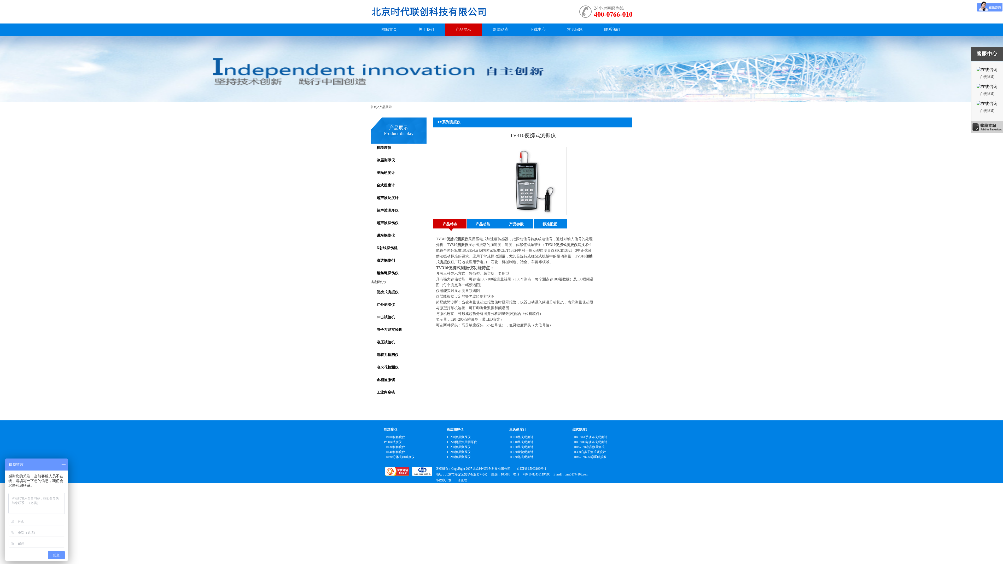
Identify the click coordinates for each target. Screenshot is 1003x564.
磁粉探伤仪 (386, 235)
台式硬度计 (386, 185)
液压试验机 (386, 342)
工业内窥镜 (386, 392)
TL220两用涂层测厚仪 (462, 442)
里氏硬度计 (386, 173)
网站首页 (389, 29)
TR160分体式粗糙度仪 (399, 457)
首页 (374, 107)
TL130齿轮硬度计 (521, 452)
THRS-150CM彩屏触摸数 (589, 457)
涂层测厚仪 (386, 160)
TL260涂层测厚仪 (459, 457)
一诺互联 (460, 480)
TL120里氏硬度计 (521, 447)
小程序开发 (443, 480)
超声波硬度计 (388, 198)
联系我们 (612, 29)
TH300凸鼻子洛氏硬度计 (589, 452)
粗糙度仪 (384, 148)
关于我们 (426, 29)
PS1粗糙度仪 (393, 442)
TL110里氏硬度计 (521, 442)
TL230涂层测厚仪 (459, 447)
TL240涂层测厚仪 (459, 452)
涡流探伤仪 (378, 282)
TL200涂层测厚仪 (459, 437)
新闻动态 (501, 29)
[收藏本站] (987, 127)
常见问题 (575, 29)
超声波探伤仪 (388, 223)
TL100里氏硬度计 (521, 437)
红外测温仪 (386, 305)
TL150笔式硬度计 (521, 457)
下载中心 (538, 29)
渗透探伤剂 (386, 260)
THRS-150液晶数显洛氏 (588, 447)
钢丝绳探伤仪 (388, 273)
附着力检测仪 (388, 355)
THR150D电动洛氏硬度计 (589, 442)
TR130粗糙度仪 (394, 447)
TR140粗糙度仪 (394, 452)
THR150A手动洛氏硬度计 (589, 437)
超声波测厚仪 (388, 210)
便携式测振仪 (388, 292)
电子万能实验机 (389, 330)
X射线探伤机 (387, 248)
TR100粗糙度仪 (394, 437)
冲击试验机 (386, 317)
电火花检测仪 (388, 367)
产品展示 (463, 29)
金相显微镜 (386, 380)
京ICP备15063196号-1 (531, 469)
